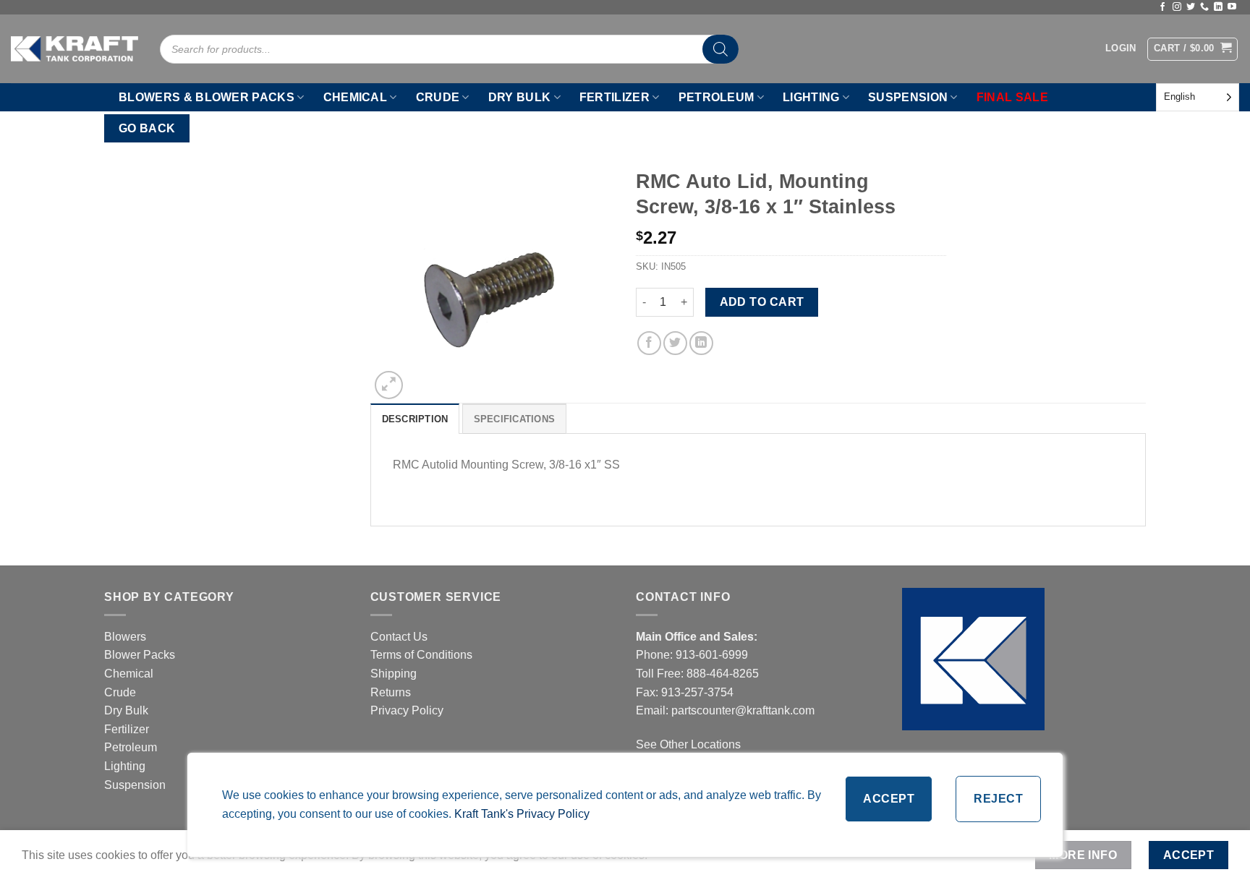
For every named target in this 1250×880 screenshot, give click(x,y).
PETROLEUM (716, 97)
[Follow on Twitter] (1190, 7)
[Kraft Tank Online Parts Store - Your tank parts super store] (74, 48)
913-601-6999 (712, 655)
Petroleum (130, 747)
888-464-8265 (722, 673)
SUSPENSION (908, 97)
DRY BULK (519, 97)
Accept (888, 799)
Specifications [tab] (515, 419)
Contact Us (399, 637)
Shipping (393, 673)
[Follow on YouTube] (1232, 7)
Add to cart (762, 302)
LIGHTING (811, 97)
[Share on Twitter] (675, 343)
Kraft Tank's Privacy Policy (522, 814)
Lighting (124, 766)
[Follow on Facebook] (1162, 7)
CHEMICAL (355, 97)
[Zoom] (389, 385)
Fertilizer (126, 729)
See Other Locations (688, 744)
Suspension (135, 785)
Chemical (128, 673)
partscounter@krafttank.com (743, 710)
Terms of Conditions (421, 655)
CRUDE (438, 97)
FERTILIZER (614, 97)
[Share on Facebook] (649, 343)
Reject (998, 799)
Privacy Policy (406, 710)
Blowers (126, 637)
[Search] (720, 49)
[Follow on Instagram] (1177, 7)
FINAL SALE (1012, 97)
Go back (147, 128)
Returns (390, 692)
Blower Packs (139, 655)
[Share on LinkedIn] (701, 343)
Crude (120, 692)
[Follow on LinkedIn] (1218, 7)
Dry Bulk (126, 710)
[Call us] (1204, 7)
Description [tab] (415, 419)
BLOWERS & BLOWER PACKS (206, 97)
